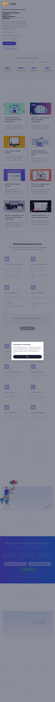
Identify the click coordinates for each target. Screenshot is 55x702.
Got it (27, 356)
